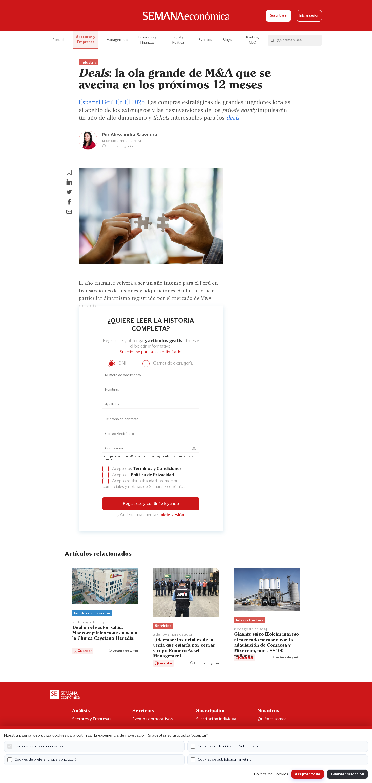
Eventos (205, 40)
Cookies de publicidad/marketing (225, 759)
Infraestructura (250, 620)
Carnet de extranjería (172, 363)
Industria (88, 62)
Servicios (163, 626)
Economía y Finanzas (147, 40)
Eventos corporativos (152, 719)
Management (117, 40)
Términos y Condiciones (157, 469)
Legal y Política (178, 40)
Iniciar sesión (309, 15)
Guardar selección (347, 774)
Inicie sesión (171, 515)
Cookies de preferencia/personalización (46, 759)
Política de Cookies (271, 774)
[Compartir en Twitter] (69, 192)
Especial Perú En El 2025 (112, 102)
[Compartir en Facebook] (69, 202)
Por (129, 135)
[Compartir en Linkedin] (69, 182)
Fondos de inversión (92, 613)
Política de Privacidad (152, 475)
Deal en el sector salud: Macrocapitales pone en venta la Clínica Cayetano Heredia (104, 633)
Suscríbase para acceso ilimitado (151, 352)
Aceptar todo (307, 774)
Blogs (227, 40)
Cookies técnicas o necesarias (38, 746)
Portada (59, 40)
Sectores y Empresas (85, 39)
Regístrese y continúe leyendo (151, 504)
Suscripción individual (216, 719)
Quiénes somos (272, 719)
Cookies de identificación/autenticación (229, 746)
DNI (121, 363)
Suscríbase (278, 15)
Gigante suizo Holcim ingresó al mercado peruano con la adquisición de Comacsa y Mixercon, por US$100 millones (266, 645)
